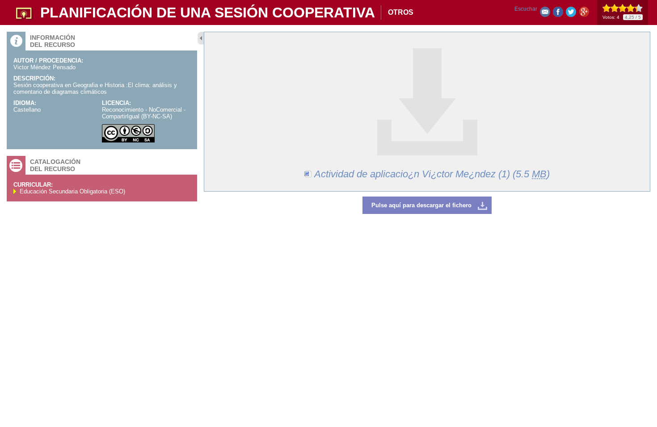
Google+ (584, 14)
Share (558, 14)
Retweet (571, 14)
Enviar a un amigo (545, 14)
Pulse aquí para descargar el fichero (421, 205)
